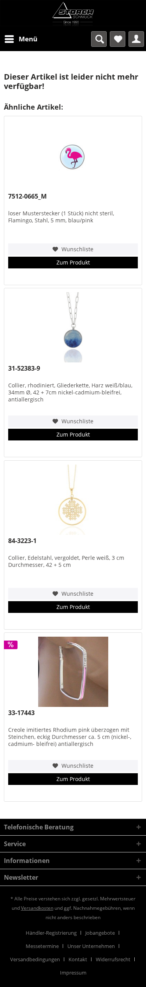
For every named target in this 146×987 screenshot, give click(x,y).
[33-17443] (73, 672)
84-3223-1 (22, 541)
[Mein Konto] (136, 39)
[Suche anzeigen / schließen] (99, 39)
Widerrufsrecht (113, 959)
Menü (28, 38)
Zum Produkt (73, 262)
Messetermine (42, 946)
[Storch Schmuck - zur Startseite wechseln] (73, 13)
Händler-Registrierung (51, 932)
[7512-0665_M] (73, 155)
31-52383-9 (24, 368)
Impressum (73, 972)
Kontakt (78, 959)
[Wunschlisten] (117, 39)
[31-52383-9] (73, 327)
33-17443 (21, 713)
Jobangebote (100, 932)
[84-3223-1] (73, 500)
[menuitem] (20, 39)
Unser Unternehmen (91, 946)
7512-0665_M (27, 196)
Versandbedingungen (35, 959)
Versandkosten (37, 908)
